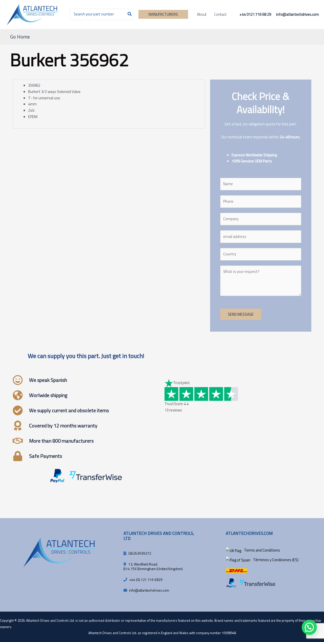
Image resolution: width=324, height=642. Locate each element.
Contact (220, 14)
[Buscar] (130, 14)
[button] (163, 14)
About (202, 14)
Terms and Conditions (262, 550)
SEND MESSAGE (241, 314)
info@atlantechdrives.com (149, 590)
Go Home (20, 37)
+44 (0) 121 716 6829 (146, 579)
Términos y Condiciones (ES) (275, 560)
